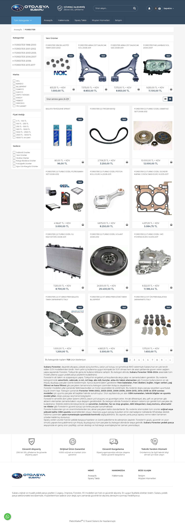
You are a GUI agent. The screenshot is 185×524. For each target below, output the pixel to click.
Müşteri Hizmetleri (147, 478)
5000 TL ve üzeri (23, 137)
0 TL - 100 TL (21, 121)
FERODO (20, 103)
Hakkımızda (117, 476)
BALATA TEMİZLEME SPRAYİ (58, 109)
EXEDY (19, 98)
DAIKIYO (20, 89)
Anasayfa (92, 476)
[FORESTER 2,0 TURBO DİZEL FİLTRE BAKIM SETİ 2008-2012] (64, 199)
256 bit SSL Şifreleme (74, 9)
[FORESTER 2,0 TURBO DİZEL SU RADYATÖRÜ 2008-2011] (64, 261)
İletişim (141, 476)
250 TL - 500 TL (22, 126)
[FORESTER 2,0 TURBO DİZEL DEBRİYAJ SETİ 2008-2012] (153, 136)
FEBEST (19, 100)
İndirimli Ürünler (23, 152)
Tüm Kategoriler (21, 20)
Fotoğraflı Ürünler (24, 163)
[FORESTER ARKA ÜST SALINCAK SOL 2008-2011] (92, 68)
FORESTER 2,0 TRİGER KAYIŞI (102, 109)
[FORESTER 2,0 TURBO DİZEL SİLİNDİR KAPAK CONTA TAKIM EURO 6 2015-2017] (153, 199)
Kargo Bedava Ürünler (26, 161)
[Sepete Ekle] (73, 89)
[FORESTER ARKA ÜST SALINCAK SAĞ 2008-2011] (125, 68)
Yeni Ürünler (21, 155)
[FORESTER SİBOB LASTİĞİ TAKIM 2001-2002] (60, 68)
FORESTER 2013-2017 (24, 65)
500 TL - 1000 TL (23, 129)
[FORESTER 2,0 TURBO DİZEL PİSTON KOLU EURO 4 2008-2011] (108, 199)
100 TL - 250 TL (22, 123)
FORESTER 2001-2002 (25, 49)
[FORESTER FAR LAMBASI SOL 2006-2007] (157, 68)
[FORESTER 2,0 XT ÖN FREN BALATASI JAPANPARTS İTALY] (153, 324)
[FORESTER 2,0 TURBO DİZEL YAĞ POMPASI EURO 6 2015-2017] (153, 261)
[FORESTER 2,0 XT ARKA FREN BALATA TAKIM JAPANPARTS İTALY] (64, 324)
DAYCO (19, 92)
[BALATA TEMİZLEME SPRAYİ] (64, 136)
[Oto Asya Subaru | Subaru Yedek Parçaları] (30, 11)
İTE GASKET (21, 106)
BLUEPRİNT (21, 86)
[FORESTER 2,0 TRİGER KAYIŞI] (108, 136)
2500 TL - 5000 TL (23, 135)
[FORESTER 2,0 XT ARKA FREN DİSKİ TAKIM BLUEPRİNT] (108, 324)
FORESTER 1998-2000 (25, 45)
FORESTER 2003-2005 (25, 53)
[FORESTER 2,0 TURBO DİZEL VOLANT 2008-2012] (108, 261)
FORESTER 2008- (23, 61)
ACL (18, 81)
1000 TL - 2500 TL (23, 132)
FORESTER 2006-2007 (25, 57)
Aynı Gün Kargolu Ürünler (27, 166)
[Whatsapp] (7, 516)
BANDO (19, 84)
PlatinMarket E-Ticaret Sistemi (84, 521)
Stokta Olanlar (22, 158)
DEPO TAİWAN (22, 95)
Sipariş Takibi (94, 478)
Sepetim (168, 8)
